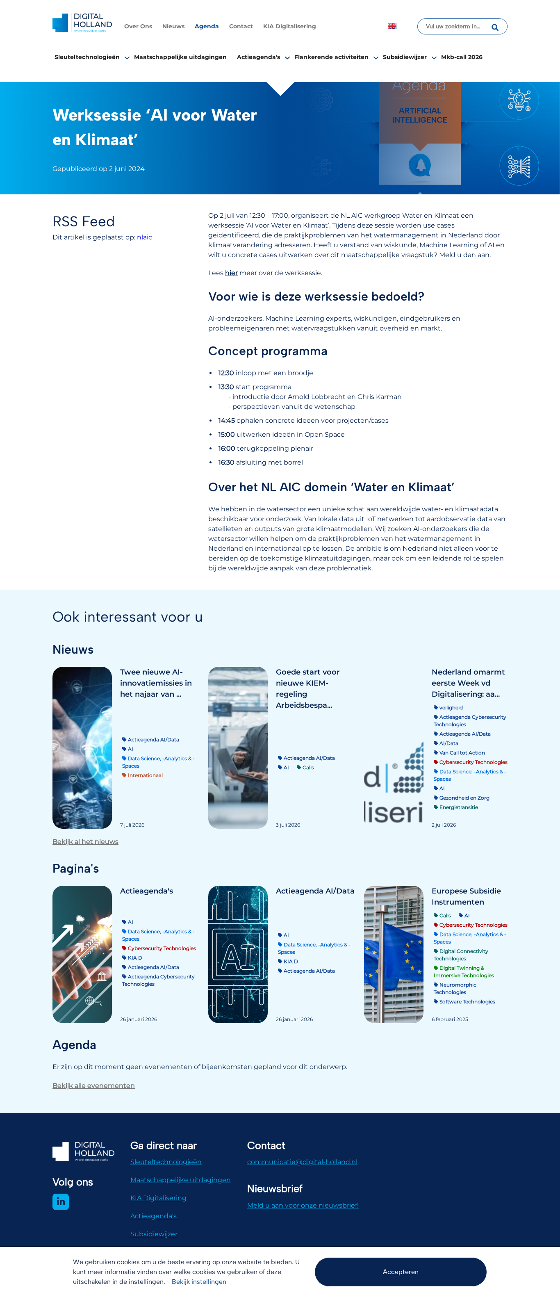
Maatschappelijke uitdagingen (180, 57)
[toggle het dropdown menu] (127, 57)
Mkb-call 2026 (462, 57)
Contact (241, 26)
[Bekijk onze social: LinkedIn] (60, 1202)
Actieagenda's (258, 57)
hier (231, 273)
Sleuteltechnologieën (87, 57)
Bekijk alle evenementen (93, 1086)
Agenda (207, 26)
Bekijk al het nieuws (85, 842)
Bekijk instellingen (199, 1282)
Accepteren (401, 1272)
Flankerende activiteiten (331, 57)
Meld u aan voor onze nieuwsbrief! (303, 1205)
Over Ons (138, 26)
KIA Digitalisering (289, 26)
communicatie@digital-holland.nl (302, 1162)
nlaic (144, 237)
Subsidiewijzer (405, 57)
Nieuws (173, 26)
